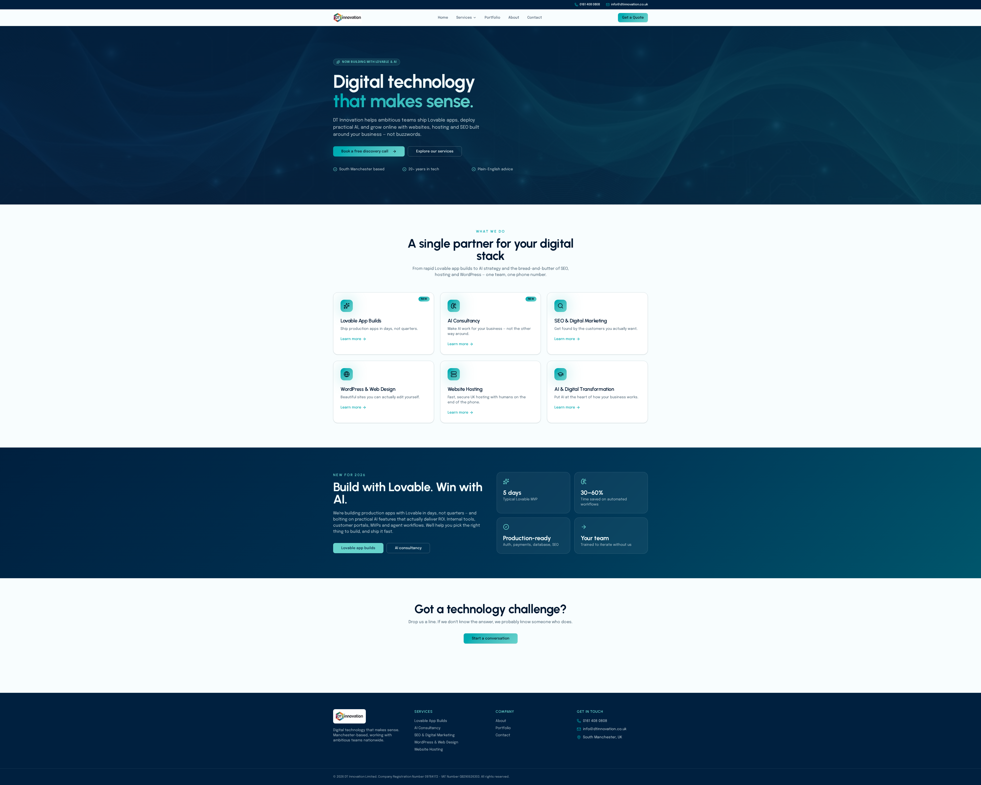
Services (464, 17)
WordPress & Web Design (436, 742)
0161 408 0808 (590, 4)
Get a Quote (633, 17)
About (513, 17)
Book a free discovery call (364, 151)
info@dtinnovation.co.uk (629, 4)
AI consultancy (408, 548)
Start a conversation (490, 638)
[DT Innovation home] (347, 18)
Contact (534, 17)
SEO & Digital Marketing (434, 735)
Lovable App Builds (430, 721)
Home (443, 17)
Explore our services (434, 151)
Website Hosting (428, 749)
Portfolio (492, 17)
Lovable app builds (358, 548)
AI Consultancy (427, 728)
